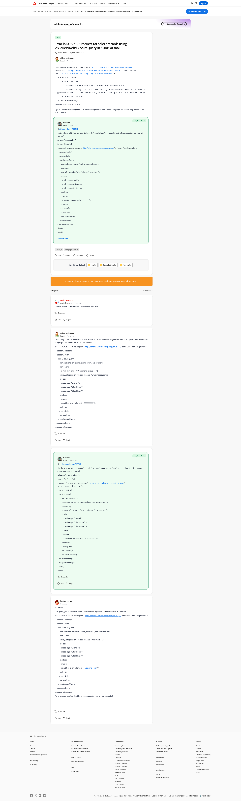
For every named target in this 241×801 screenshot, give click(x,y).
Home (34, 11)
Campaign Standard (73, 11)
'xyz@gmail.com (90, 668)
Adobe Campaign (59, 11)
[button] (197, 11)
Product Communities (44, 11)
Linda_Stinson (65, 300)
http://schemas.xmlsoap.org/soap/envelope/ (86, 73)
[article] (100, 310)
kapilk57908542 (66, 601)
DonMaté (66, 122)
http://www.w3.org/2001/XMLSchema (112, 67)
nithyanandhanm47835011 (68, 129)
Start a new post (118, 281)
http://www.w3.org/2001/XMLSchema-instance (94, 70)
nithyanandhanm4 (67, 58)
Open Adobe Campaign (176, 24)
